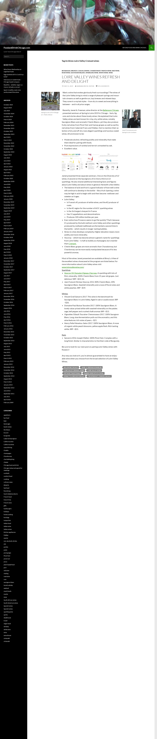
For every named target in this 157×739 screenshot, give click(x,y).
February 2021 (8, 175)
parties (6, 547)
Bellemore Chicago (111, 110)
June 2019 (7, 217)
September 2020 (9, 181)
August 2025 (8, 108)
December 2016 (9, 296)
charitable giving (9, 459)
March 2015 (8, 358)
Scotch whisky (8, 585)
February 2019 (8, 228)
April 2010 (7, 399)
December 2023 (9, 125)
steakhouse (7, 618)
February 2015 (8, 361)
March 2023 (8, 140)
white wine (103, 73)
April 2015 (7, 355)
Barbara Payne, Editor (85, 86)
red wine (115, 71)
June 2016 (7, 314)
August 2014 (8, 379)
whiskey (6, 626)
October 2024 (8, 116)
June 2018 (7, 246)
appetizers (7, 415)
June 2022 (7, 161)
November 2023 (9, 128)
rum (5, 579)
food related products (11, 494)
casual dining (84, 71)
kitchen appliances (10, 532)
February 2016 (8, 326)
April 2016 (7, 320)
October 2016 (8, 302)
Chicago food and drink (11, 465)
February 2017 (8, 290)
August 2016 (8, 308)
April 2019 (7, 223)
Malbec (6, 535)
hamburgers (8, 509)
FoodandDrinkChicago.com (17, 47)
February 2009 (8, 402)
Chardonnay (95, 71)
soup (5, 597)
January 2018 (8, 258)
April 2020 (7, 190)
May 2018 (7, 249)
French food (8, 497)
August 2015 (8, 343)
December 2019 (9, 202)
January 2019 (8, 231)
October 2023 (8, 131)
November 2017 (9, 264)
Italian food (7, 523)
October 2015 (8, 338)
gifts (5, 506)
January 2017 (8, 293)
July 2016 (7, 311)
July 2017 (7, 276)
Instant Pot (7, 520)
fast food (6, 488)
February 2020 (8, 196)
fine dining (7, 491)
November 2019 (9, 205)
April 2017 (7, 284)
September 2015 (9, 340)
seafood (6, 588)
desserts (6, 485)
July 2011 (7, 397)
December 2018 (9, 234)
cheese (6, 462)
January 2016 (8, 329)
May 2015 (7, 352)
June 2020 (7, 184)
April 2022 (7, 164)
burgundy (7, 436)
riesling (6, 573)
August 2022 (8, 155)
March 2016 (8, 323)
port (5, 567)
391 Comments (103, 86)
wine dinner (7, 635)
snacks (6, 594)
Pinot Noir (7, 556)
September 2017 (9, 270)
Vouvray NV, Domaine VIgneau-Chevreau (80, 273)
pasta (5, 550)
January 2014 (8, 385)
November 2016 (9, 299)
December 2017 (9, 261)
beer (5, 421)
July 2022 (7, 158)
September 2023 (9, 134)
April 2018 (7, 252)
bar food (6, 418)
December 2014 (9, 367)
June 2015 (7, 349)
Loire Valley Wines (94, 370)
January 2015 (8, 364)
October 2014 (8, 373)
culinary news (8, 482)
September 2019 (9, 208)
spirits (6, 615)
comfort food (8, 476)
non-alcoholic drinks (10, 541)
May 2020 (7, 187)
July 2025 (7, 111)
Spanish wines (8, 606)
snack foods (7, 591)
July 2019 (7, 214)
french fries (7, 500)
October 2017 (8, 267)
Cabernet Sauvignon (10, 439)
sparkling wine (92, 73)
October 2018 (8, 237)
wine (111, 73)
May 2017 (7, 282)
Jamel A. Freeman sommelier (91, 367)
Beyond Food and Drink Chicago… (135, 47)
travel (5, 621)
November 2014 (9, 370)
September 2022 (9, 152)
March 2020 (8, 193)
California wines (9, 444)
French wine (106, 71)
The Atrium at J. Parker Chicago (99, 376)
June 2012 (7, 391)
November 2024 (9, 113)
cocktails (6, 473)
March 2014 (8, 382)
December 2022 (9, 143)
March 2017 (8, 287)
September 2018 (9, 240)
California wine (8, 441)
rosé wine (66, 73)
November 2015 (9, 335)
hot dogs (6, 517)
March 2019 (8, 226)
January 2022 (8, 167)
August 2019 (8, 211)
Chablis (6, 450)
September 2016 (9, 305)
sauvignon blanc (78, 73)
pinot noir (7, 559)
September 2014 (9, 376)
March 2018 (8, 255)
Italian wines (8, 529)
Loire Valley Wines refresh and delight (91, 79)
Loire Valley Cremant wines (74, 370)
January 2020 (8, 199)
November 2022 (9, 146)
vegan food (7, 624)
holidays (6, 511)
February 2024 (8, 122)
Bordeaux (7, 430)
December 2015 (9, 332)
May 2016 (7, 317)
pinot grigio (7, 553)
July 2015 (7, 346)
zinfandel (7, 638)
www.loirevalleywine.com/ (73, 267)
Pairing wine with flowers (94, 373)
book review (8, 427)
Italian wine (7, 526)
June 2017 (7, 279)
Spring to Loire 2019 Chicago (74, 376)
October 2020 (8, 178)
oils (5, 544)
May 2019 (7, 220)
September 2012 (9, 388)
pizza (5, 562)
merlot (6, 538)
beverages (66, 71)
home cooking (8, 514)
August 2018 (8, 243)
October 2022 (8, 149)
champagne (7, 453)
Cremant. (72, 243)
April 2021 (7, 172)
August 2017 (8, 273)
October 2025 (8, 105)
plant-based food (9, 565)
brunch (74, 71)
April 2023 (7, 137)
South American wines (11, 603)
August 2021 (8, 170)
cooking (6, 479)
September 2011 (9, 394)
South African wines (10, 600)
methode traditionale (72, 373)
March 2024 (8, 119)
